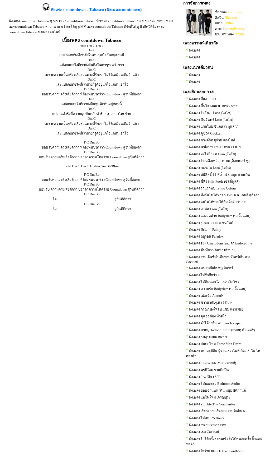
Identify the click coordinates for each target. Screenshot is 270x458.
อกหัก (239, 34)
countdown (236, 12)
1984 (229, 23)
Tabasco (231, 18)
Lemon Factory (234, 29)
